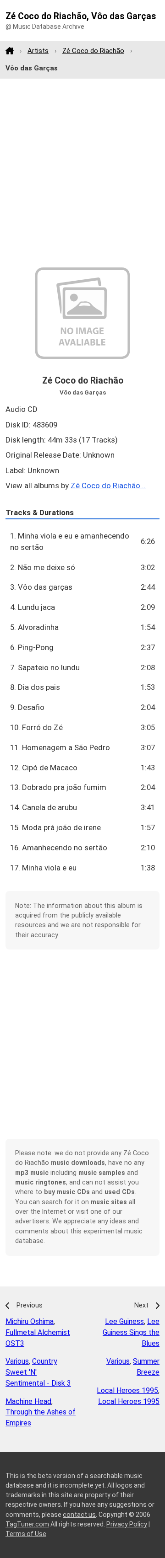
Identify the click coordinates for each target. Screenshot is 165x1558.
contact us (79, 1514)
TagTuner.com (27, 1524)
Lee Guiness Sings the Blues (131, 1332)
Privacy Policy (126, 1524)
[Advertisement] (82, 173)
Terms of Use (26, 1533)
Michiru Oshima (30, 1321)
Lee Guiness (124, 1321)
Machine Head (28, 1401)
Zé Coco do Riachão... (108, 485)
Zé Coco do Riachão (93, 51)
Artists (38, 51)
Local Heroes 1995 (127, 1390)
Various (17, 1361)
